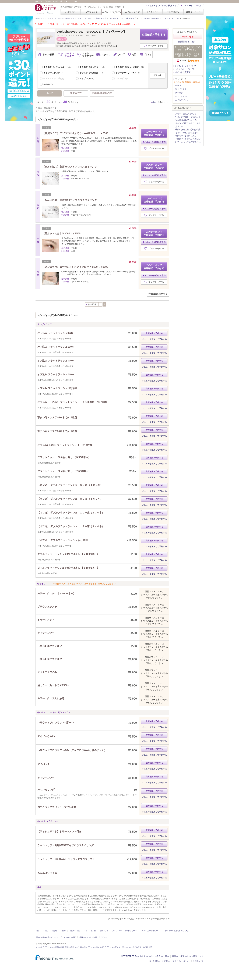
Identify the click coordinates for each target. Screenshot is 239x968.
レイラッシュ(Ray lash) (94, 947)
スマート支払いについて (185, 114)
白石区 (45, 931)
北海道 (54, 931)
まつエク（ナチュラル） (57, 67)
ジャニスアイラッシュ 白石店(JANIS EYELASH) (55, 947)
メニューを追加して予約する (154, 339)
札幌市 (63, 931)
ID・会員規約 (154, 961)
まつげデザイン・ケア (128, 73)
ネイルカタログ (132, 12)
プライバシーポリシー (181, 961)
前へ (154, 102)
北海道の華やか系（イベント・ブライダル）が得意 (56, 937)
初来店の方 (76, 93)
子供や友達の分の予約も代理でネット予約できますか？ (187, 131)
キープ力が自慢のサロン (151, 931)
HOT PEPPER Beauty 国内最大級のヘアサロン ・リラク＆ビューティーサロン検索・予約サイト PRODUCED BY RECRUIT (46, 8)
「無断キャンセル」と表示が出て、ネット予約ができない (187, 140)
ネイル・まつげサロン (111, 12)
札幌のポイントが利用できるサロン (93, 937)
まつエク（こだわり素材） (130, 67)
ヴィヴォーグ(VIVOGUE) (149, 18)
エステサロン (173, 12)
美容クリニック (193, 12)
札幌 (37, 931)
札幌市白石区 (74, 931)
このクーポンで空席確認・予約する (154, 133)
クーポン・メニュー (171, 18)
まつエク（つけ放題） (92, 73)
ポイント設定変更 (182, 72)
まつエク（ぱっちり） (92, 67)
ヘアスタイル (91, 12)
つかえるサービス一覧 (184, 69)
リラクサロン (152, 12)
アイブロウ (87, 78)
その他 (48, 84)
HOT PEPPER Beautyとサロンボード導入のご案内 (145, 956)
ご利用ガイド (198, 961)
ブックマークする (156, 46)
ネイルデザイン (181, 100)
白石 (85, 931)
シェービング (121, 78)
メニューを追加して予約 (155, 142)
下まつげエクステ (53, 73)
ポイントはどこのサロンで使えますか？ (187, 125)
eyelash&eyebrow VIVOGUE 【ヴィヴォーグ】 (92, 31)
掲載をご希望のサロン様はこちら (187, 956)
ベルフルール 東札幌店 (143, 947)
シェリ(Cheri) (79, 947)
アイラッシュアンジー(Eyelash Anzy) (119, 947)
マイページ (188, 5)
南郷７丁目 (104, 931)
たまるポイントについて (185, 66)
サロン (178, 85)
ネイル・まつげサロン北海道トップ (92, 18)
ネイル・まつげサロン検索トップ (163, 5)
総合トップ (40, 18)
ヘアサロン (70, 12)
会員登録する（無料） (187, 41)
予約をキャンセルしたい (185, 136)
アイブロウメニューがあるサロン (125, 931)
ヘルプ (200, 5)
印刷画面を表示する (158, 294)
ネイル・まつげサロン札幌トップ (123, 18)
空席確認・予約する (154, 34)
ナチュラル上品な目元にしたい (177, 931)
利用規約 (166, 961)
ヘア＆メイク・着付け (53, 78)
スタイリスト (181, 89)
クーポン (179, 93)
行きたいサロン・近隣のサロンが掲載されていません (187, 118)
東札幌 (93, 931)
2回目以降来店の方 (102, 93)
